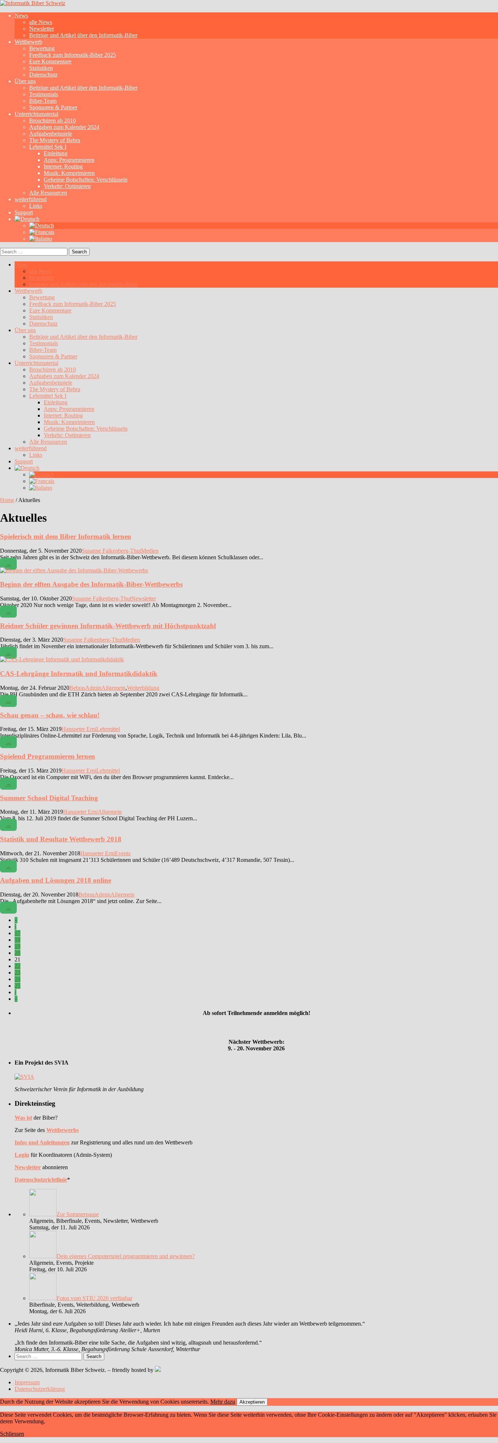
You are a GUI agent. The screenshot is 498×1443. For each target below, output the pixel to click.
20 (17, 953)
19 (17, 946)
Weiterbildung (143, 688)
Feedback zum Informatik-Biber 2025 (72, 55)
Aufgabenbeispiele (50, 134)
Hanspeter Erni (79, 729)
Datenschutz (43, 74)
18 (17, 940)
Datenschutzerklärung (40, 1389)
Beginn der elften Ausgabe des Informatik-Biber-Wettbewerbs (91, 584)
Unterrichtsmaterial (36, 114)
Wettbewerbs (62, 1130)
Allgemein (113, 688)
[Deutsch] (27, 219)
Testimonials (43, 94)
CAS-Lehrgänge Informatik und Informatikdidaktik (78, 673)
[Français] (41, 232)
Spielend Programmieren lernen (47, 756)
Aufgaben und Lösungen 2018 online (55, 880)
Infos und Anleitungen (42, 1142)
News (21, 15)
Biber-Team (43, 101)
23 (17, 972)
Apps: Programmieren (69, 160)
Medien (150, 551)
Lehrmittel (108, 729)
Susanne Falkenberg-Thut (111, 551)
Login (22, 1155)
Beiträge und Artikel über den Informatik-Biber (83, 35)
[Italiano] (40, 239)
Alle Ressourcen (48, 193)
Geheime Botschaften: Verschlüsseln (86, 179)
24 (17, 979)
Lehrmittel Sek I (47, 147)
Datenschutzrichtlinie (41, 1179)
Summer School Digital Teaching (49, 798)
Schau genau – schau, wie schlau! (50, 715)
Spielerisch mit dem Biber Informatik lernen (65, 536)
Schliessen (12, 1434)
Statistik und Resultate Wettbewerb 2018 (60, 839)
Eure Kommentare (50, 61)
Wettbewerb (28, 42)
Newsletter (41, 29)
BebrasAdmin (85, 688)
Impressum (27, 1382)
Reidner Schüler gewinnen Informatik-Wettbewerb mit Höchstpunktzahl (108, 626)
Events (123, 853)
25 (17, 986)
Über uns (25, 81)
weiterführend (31, 199)
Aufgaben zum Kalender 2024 (64, 127)
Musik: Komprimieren (69, 173)
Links (35, 206)
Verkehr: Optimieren (67, 186)
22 (17, 966)
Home (7, 500)
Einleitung (55, 153)
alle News (40, 22)
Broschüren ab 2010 (52, 120)
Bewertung (42, 48)
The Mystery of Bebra (54, 140)
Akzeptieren (252, 1402)
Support (24, 212)
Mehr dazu (222, 1402)
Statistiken (41, 68)
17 (17, 933)
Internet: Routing (63, 166)
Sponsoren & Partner (53, 107)
